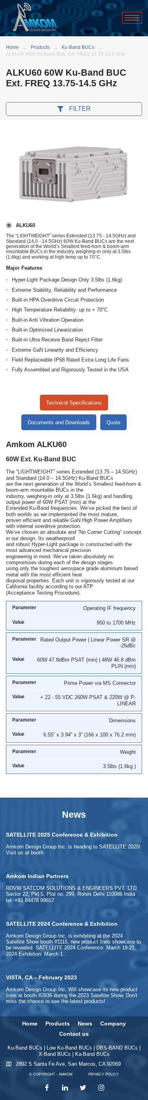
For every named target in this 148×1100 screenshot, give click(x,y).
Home (29, 1023)
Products (57, 1023)
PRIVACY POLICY (103, 1074)
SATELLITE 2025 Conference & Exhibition (62, 835)
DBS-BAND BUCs (117, 1048)
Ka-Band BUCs (92, 1054)
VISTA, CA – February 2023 (41, 977)
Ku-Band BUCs (24, 1048)
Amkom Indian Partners (37, 876)
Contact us (74, 1034)
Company (113, 1023)
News (74, 814)
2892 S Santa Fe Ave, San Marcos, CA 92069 (68, 1064)
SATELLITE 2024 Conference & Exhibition (62, 924)
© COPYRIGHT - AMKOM (51, 1074)
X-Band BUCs (55, 1054)
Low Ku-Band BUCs (69, 1048)
